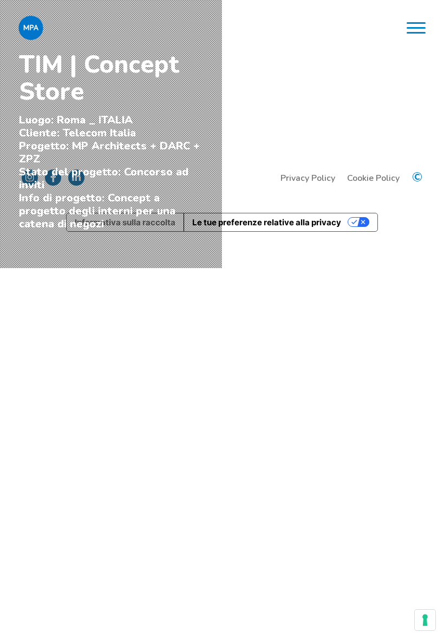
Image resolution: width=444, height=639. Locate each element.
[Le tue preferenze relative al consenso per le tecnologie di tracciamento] (425, 620)
